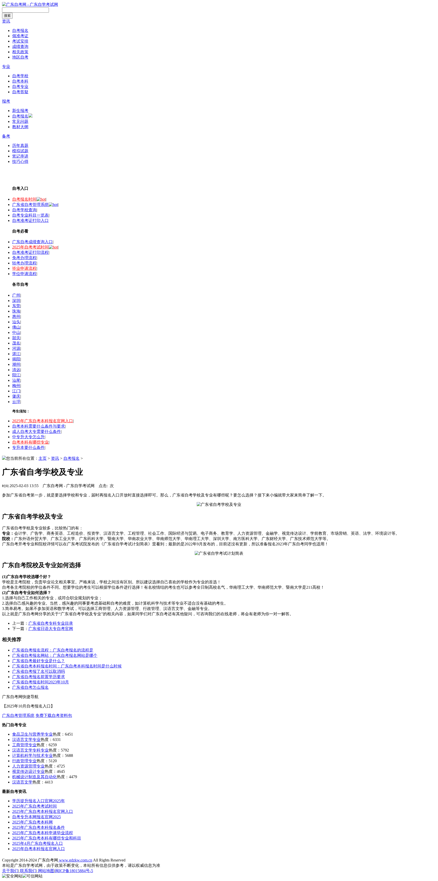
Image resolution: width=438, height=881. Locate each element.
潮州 (16, 364)
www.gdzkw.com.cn (75, 860)
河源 (16, 348)
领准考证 (20, 36)
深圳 (16, 300)
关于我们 (10, 871)
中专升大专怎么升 (28, 437)
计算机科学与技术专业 (32, 755)
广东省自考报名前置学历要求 (38, 677)
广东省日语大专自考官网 (50, 628)
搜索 (7, 15)
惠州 (16, 316)
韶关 (16, 338)
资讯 (6, 21)
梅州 (16, 386)
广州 (16, 295)
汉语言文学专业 (26, 739)
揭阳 (16, 359)
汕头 (16, 322)
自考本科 (20, 81)
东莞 (16, 306)
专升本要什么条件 (28, 447)
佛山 (16, 327)
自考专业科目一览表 (30, 215)
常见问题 (20, 121)
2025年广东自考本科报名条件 (38, 827)
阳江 (16, 375)
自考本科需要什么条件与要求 (38, 426)
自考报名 (20, 30)
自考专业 (20, 86)
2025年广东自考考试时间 (34, 806)
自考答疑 (20, 92)
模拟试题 (20, 151)
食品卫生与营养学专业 (32, 734)
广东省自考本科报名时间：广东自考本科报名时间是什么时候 (67, 666)
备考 (6, 136)
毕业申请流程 (24, 268)
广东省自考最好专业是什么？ (38, 661)
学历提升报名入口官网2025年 (38, 801)
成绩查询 (20, 46)
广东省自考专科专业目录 (50, 623)
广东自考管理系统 (18, 715)
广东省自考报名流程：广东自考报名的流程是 (52, 650)
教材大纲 (20, 127)
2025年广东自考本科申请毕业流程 (42, 833)
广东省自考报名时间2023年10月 (40, 682)
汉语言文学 (22, 782)
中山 (16, 332)
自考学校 (20, 76)
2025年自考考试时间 (30, 247)
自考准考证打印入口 (30, 220)
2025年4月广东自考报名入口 (37, 843)
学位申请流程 (24, 274)
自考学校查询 (24, 210)
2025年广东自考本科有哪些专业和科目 (46, 838)
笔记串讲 (20, 156)
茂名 (16, 343)
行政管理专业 (24, 761)
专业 (6, 66)
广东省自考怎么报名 (30, 687)
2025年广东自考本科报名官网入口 (42, 421)
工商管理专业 (24, 745)
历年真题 (20, 145)
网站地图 (45, 871)
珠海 (16, 311)
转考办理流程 (24, 263)
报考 (6, 101)
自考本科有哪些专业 (30, 442)
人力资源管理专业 (28, 766)
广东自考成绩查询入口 (32, 242)
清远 (16, 370)
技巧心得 (20, 161)
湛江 (16, 354)
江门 (16, 391)
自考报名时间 (24, 199)
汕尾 (16, 380)
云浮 (16, 401)
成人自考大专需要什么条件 (36, 431)
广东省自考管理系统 (30, 204)
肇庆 (16, 396)
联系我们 (27, 871)
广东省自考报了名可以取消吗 (38, 671)
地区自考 (20, 57)
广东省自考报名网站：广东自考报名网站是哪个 (54, 655)
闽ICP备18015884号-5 (74, 871)
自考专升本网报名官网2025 (36, 817)
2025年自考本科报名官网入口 (38, 849)
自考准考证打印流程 (30, 252)
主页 (43, 458)
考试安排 (20, 41)
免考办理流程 (24, 258)
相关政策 (20, 52)
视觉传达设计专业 (28, 771)
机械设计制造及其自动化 (34, 777)
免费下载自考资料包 (53, 715)
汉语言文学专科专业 (30, 750)
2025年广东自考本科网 (32, 822)
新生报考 (20, 110)
